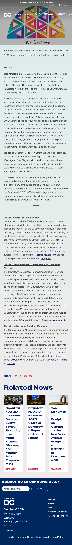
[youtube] (58, 516)
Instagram (46, 258)
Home (6, 50)
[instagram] (49, 516)
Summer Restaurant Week (27, 2)
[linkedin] (63, 516)
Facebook (51, 359)
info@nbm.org (58, 356)
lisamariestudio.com (46, 255)
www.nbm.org (18, 359)
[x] (67, 516)
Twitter (11, 363)
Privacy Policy (56, 537)
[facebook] (53, 516)
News (13, 50)
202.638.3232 (8, 526)
